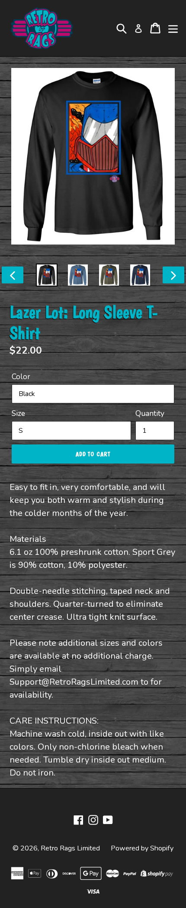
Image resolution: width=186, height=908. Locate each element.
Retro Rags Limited (70, 848)
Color (21, 376)
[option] (46, 275)
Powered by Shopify (142, 848)
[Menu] (173, 28)
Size (18, 413)
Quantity (149, 413)
